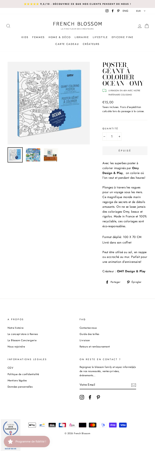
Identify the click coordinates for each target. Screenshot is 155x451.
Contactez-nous (88, 328)
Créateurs (91, 44)
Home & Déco (60, 37)
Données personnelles (20, 387)
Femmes (38, 37)
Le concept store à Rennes (23, 334)
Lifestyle (100, 37)
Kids (25, 37)
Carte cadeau (67, 44)
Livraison (85, 340)
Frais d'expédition (130, 107)
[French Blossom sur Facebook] (90, 397)
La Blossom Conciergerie (22, 340)
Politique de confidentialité (23, 374)
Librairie (82, 37)
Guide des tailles (89, 334)
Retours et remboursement (95, 346)
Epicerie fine (122, 37)
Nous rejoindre (16, 346)
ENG (125, 11)
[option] (77, 4)
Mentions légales (17, 380)
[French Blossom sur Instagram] (82, 397)
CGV (10, 368)
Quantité (110, 128)
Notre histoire (16, 328)
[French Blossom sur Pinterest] (98, 397)
